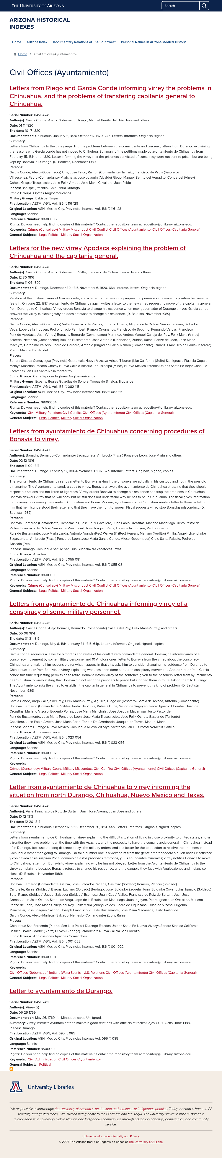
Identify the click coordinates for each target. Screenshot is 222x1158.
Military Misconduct (73, 229)
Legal (43, 235)
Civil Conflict (98, 229)
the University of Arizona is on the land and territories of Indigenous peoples (111, 1109)
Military (66, 235)
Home (16, 42)
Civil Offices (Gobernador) (29, 972)
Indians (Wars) (59, 972)
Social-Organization (88, 235)
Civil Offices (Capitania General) (176, 229)
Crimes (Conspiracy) (43, 229)
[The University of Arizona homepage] (38, 5)
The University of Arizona (146, 1142)
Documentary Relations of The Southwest (84, 42)
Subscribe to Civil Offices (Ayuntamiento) (11, 1069)
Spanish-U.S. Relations (88, 972)
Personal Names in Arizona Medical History (153, 42)
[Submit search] (204, 5)
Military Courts (51, 769)
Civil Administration (42, 1059)
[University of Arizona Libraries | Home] (42, 1087)
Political (54, 235)
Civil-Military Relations (45, 413)
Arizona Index (37, 42)
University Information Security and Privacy (111, 1136)
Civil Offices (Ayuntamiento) (130, 229)
